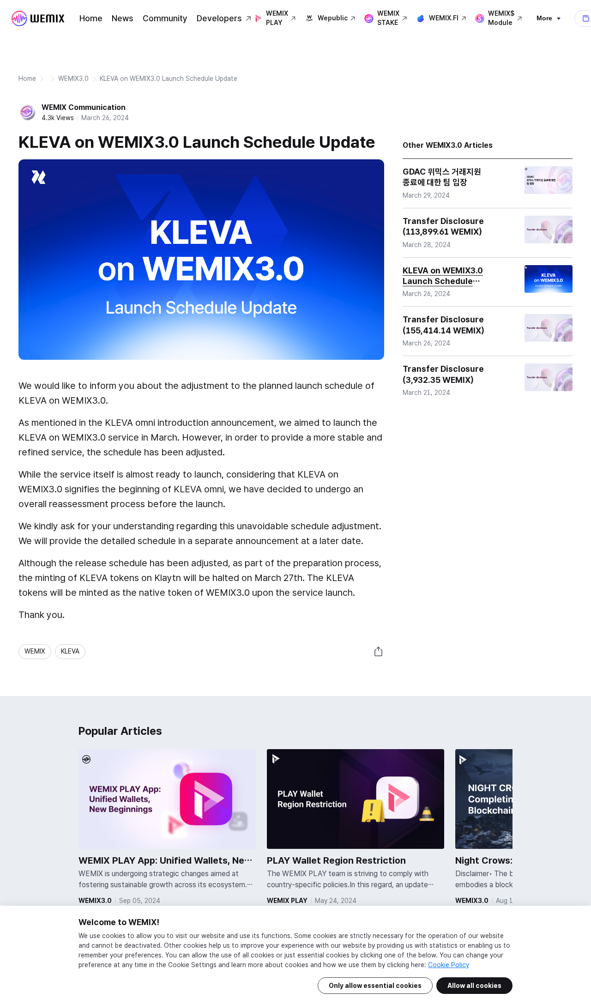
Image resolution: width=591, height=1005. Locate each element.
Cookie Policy (448, 965)
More (544, 18)
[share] (378, 651)
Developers (219, 18)
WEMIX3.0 (73, 78)
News (122, 18)
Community (165, 18)
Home (91, 18)
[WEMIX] (38, 18)
